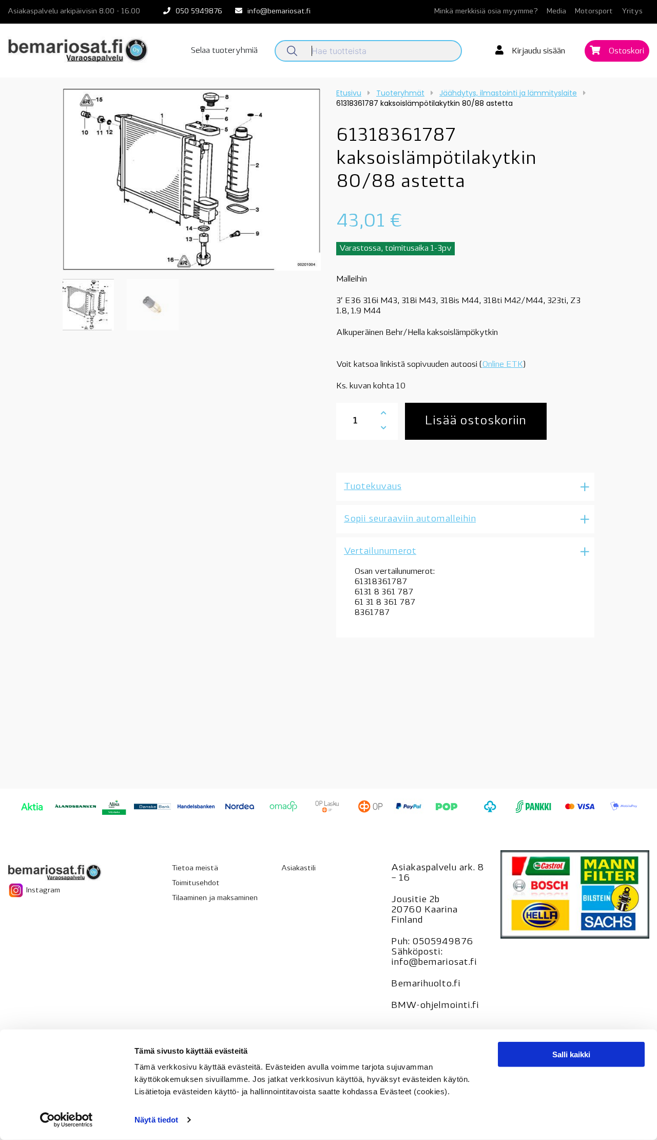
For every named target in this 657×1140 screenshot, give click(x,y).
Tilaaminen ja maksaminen (215, 898)
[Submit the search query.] (292, 51)
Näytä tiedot (156, 1119)
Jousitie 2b (415, 900)
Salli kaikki (571, 1054)
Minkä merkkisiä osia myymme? (486, 11)
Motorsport (594, 11)
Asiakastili (298, 868)
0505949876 (442, 942)
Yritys (632, 11)
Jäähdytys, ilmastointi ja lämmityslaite (508, 93)
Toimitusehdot (196, 883)
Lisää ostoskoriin (475, 421)
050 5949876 (199, 11)
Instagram (42, 890)
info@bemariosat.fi (279, 11)
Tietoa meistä (195, 868)
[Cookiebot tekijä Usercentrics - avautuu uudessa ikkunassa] (66, 1120)
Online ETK (502, 365)
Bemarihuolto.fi (425, 984)
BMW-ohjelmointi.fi (435, 1006)
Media (556, 11)
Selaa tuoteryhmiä (224, 51)
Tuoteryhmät (400, 93)
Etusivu (348, 93)
